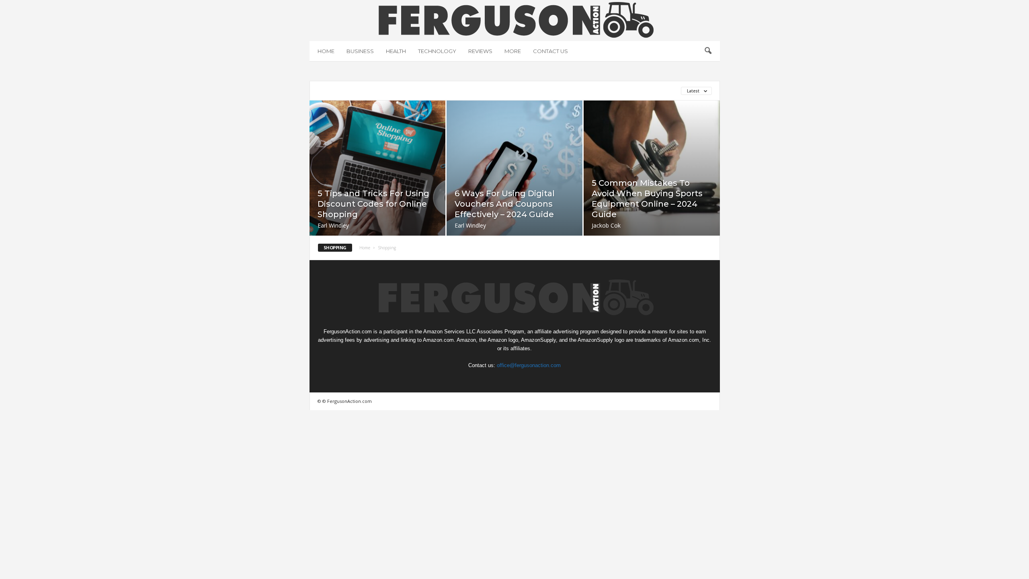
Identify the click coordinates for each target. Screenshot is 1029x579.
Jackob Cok (606, 225)
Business (360, 51)
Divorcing (565, 91)
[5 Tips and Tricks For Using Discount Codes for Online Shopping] (377, 180)
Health (396, 51)
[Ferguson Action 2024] (515, 19)
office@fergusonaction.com (529, 365)
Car (428, 91)
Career (454, 91)
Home (326, 51)
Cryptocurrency (517, 91)
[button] (708, 51)
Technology (437, 51)
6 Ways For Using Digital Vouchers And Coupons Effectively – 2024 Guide (505, 204)
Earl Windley (333, 225)
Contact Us (550, 51)
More (512, 51)
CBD (479, 91)
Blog (370, 91)
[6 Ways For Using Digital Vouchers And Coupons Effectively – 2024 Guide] (514, 180)
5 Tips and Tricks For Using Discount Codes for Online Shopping (373, 204)
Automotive (335, 91)
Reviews (480, 51)
